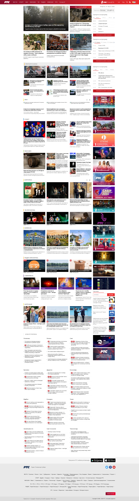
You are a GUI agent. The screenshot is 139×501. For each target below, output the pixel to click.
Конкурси (76, 490)
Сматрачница (105, 474)
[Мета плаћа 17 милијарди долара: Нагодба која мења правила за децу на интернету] (73, 156)
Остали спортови (90, 478)
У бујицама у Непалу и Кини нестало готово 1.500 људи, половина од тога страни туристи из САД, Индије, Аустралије (80, 54)
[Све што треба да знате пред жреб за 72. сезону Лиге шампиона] (73, 124)
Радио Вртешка (101, 486)
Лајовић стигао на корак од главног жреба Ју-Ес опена (80, 410)
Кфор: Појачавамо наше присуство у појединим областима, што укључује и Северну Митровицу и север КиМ (33, 351)
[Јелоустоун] (104, 232)
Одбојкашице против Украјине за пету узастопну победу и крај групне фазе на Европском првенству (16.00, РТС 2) (34, 141)
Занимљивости (28, 429)
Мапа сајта (110, 493)
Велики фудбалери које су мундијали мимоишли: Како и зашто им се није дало (56, 109)
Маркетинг (61, 490)
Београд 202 (63, 486)
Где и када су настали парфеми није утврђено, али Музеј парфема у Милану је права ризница (62, 156)
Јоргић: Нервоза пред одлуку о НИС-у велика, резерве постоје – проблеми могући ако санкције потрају (80, 374)
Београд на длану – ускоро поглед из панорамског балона (34, 451)
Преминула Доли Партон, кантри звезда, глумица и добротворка (56, 440)
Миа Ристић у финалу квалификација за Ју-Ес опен (80, 414)
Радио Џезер (110, 486)
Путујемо (59, 480)
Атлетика (76, 478)
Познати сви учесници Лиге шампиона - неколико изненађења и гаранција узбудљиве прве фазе (33, 417)
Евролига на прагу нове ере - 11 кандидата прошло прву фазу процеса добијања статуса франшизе (56, 413)
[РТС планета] (108, 2)
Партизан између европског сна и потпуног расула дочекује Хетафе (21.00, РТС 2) (61, 135)
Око (26, 100)
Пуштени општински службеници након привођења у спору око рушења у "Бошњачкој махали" (34, 356)
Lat (119, 2)
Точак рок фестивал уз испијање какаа (79, 270)
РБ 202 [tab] (112, 69)
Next (114, 18)
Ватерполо (69, 478)
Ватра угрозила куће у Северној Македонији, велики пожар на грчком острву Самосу (56, 355)
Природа (90, 480)
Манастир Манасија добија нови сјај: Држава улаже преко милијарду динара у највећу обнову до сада (80, 201)
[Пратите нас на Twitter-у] (106, 467)
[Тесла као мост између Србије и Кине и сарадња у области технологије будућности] (84, 283)
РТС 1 (34, 484)
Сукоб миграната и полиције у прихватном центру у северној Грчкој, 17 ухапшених (57, 359)
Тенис (72, 399)
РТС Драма (61, 484)
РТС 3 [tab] (110, 17)
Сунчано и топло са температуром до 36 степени (60, 81)
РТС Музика (97, 484)
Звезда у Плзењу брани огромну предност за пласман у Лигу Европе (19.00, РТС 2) (62, 124)
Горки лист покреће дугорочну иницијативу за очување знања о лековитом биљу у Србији (57, 249)
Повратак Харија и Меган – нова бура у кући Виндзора (34, 324)
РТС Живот (68, 484)
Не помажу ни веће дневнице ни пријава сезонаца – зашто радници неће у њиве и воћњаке (34, 53)
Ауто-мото (82, 478)
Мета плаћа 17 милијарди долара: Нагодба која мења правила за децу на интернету (83, 155)
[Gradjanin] (104, 257)
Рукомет (63, 478)
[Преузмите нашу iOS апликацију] (109, 460)
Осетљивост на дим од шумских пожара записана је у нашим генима (62, 166)
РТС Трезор (89, 484)
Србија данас (47, 474)
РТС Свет (48, 484)
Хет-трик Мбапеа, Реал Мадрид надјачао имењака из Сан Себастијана (33, 422)
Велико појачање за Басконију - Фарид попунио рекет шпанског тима (56, 423)
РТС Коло (82, 484)
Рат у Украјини (83, 474)
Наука (85, 480)
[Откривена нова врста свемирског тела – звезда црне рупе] (49, 283)
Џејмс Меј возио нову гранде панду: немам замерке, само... (80, 451)
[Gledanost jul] (104, 179)
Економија (73, 370)
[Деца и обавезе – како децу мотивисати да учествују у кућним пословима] (73, 171)
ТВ (38, 2)
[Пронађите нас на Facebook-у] (110, 467)
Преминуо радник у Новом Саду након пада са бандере (33, 388)
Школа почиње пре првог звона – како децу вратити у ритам (37, 91)
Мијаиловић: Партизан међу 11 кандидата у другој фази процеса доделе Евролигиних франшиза (57, 408)
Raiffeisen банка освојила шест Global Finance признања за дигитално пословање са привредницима (34, 249)
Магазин (33, 2)
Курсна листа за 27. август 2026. (99, 312)
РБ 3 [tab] (107, 69)
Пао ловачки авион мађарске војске (56, 351)
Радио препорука (31, 258)
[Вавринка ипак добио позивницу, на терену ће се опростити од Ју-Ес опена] (73, 142)
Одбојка (58, 478)
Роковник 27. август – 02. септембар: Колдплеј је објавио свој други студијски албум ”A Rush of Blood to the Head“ (33, 201)
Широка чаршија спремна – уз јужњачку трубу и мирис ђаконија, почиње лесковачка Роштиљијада (34, 447)
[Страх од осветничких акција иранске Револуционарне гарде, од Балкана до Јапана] (34, 72)
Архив (69, 487)
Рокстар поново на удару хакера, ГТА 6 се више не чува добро (31, 292)
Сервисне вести (97, 474)
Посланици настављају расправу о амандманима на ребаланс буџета (57, 52)
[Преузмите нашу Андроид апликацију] (97, 460)
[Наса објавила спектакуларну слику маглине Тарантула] (66, 283)
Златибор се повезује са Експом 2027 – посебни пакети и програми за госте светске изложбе (79, 249)
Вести (15, 2)
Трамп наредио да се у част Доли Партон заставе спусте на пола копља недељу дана (56, 435)
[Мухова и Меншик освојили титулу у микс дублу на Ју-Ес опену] (73, 133)
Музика (46, 480)
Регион (49, 338)
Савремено (29, 276)
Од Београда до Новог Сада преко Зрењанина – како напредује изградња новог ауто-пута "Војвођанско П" (80, 393)
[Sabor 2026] (104, 193)
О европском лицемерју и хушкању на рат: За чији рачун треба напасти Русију (34, 109)
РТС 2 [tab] (104, 17)
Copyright (32, 498)
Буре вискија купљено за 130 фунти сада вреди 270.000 (34, 171)
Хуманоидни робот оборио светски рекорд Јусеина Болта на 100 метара (80, 447)
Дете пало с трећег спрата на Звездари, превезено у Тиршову (83, 91)
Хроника (26, 370)
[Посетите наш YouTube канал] (114, 467)
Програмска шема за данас (104, 35)
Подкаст (112, 474)
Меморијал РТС (100, 478)
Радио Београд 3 (54, 486)
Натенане (28, 304)
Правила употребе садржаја (43, 498)
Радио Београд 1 (34, 486)
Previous (93, 18)
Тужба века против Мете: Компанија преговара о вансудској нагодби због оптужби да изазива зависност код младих (80, 438)
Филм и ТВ (79, 480)
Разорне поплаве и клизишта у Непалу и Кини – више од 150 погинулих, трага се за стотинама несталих (80, 358)
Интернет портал (84, 490)
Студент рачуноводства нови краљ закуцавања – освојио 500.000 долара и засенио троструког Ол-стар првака (57, 403)
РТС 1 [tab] (97, 17)
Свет (71, 338)
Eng (123, 2)
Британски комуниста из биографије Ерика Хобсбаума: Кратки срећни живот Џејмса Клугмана (80, 110)
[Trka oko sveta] (104, 101)
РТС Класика (75, 484)
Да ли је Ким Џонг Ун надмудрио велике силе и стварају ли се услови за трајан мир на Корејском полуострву (80, 325)
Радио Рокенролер (82, 486)
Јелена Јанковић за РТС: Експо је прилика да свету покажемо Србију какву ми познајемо (57, 75)
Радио (43, 2)
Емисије (50, 2)
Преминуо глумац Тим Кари (83, 162)
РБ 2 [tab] (101, 69)
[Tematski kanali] (104, 283)
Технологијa (74, 429)
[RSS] (130, 2)
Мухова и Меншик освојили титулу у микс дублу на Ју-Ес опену (83, 132)
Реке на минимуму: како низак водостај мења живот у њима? (56, 269)
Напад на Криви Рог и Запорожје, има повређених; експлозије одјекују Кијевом (80, 25)
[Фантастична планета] (104, 127)
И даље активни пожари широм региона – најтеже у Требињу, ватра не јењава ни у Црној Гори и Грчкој (56, 348)
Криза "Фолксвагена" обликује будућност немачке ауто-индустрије (79, 383)
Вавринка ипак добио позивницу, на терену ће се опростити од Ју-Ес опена (83, 141)
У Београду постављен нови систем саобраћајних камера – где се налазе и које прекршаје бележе (60, 91)
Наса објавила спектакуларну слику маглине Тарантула (64, 292)
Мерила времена (74, 474)
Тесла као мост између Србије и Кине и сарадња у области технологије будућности (83, 293)
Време (89, 474)
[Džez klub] (104, 206)
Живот (32, 480)
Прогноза (97, 10)
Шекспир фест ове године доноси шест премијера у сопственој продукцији (56, 200)
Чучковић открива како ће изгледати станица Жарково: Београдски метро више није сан (57, 382)
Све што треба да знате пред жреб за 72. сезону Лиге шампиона (83, 123)
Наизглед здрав (72, 481)
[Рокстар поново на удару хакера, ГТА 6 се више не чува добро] (31, 283)
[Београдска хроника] (104, 166)
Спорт (21, 2)
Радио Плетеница (72, 486)
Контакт (56, 490)
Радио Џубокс (92, 486)
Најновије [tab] (96, 291)
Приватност (27, 498)
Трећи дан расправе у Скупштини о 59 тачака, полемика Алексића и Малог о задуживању (34, 346)
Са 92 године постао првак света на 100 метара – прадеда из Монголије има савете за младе (34, 442)
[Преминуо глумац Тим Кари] (73, 165)
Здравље (73, 480)
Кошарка (49, 399)
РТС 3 (42, 484)
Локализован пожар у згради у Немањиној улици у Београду (33, 377)
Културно (28, 180)
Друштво (49, 370)
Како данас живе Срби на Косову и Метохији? (32, 269)
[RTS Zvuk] (104, 219)
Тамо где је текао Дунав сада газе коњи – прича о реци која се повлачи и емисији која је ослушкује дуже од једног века (57, 325)
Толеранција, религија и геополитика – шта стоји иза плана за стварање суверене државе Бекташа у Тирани (57, 342)
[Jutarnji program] (104, 140)
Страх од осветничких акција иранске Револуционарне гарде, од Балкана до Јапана (35, 75)
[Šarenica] (104, 245)
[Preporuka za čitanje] (104, 270)
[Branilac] (104, 114)
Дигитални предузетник (100, 480)
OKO (26, 2)
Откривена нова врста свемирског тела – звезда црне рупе (48, 292)
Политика (27, 338)
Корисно (28, 228)
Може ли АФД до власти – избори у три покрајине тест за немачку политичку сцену (80, 364)
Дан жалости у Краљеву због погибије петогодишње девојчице (37, 81)
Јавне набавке (69, 490)
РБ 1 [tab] (96, 69)
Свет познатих (51, 429)
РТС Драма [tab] (97, 42)
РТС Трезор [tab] (103, 42)
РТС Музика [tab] (110, 42)
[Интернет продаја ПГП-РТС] (104, 341)
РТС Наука (54, 484)
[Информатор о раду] (104, 354)
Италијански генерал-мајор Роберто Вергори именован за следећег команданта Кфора (33, 361)
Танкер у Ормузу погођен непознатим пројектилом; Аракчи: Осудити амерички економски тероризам (83, 82)
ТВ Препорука (30, 210)
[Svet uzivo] (104, 153)
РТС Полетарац (105, 484)
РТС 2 (38, 484)
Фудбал (26, 399)
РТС (56, 2)
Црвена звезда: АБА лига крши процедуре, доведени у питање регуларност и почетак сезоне (56, 418)
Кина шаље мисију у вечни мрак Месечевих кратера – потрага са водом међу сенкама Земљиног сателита (80, 442)
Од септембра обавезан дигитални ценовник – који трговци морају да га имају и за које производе (80, 388)
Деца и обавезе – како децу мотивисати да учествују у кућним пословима (83, 170)
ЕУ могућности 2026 (69, 475)
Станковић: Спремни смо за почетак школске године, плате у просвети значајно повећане (57, 392)
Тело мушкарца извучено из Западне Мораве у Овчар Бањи (33, 385)
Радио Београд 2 (44, 486)
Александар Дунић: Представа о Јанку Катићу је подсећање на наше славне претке (56, 444)
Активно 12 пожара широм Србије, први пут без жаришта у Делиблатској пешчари (44, 25)
